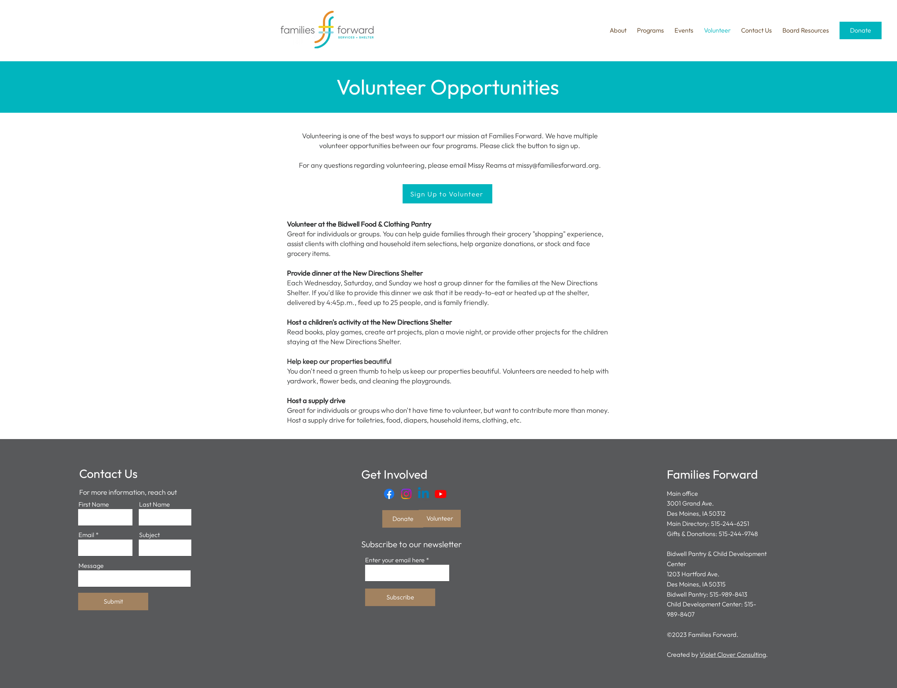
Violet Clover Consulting (733, 655)
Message (91, 566)
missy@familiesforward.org (557, 165)
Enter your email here (395, 560)
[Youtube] (440, 494)
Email (86, 535)
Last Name (154, 504)
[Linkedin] (423, 494)
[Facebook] (389, 494)
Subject (149, 535)
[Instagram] (406, 494)
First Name (93, 504)
